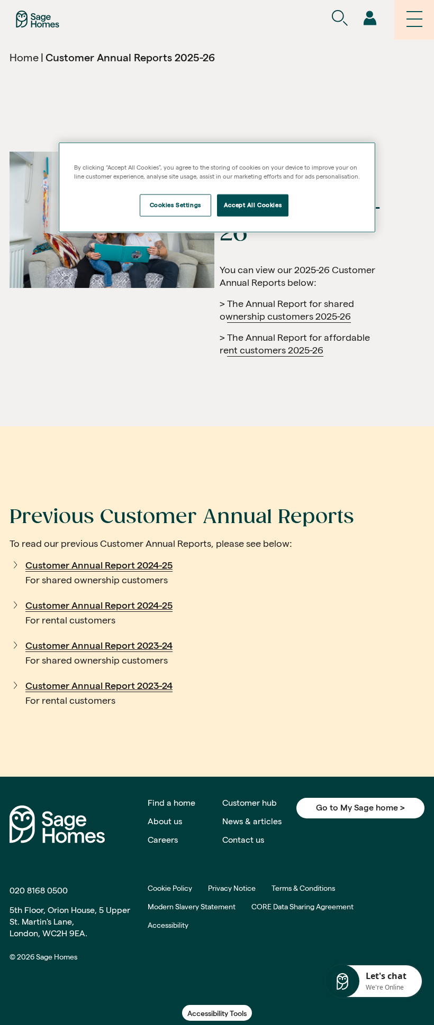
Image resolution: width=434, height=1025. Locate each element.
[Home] (38, 18)
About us (165, 821)
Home (24, 57)
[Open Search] (339, 18)
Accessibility (168, 925)
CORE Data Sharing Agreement (302, 906)
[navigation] (370, 18)
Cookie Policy (170, 888)
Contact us (243, 839)
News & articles (252, 821)
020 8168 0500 (39, 890)
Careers (163, 839)
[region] (217, 187)
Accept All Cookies (253, 205)
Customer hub (249, 802)
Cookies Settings (175, 205)
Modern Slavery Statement (192, 906)
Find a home (171, 802)
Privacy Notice (232, 888)
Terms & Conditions (303, 888)
